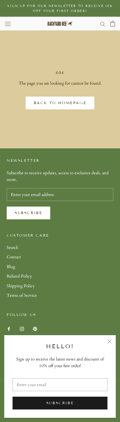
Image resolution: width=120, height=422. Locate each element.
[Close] (109, 341)
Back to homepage (60, 103)
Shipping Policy (21, 286)
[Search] (102, 23)
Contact (14, 257)
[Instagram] (22, 328)
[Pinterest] (35, 328)
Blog (11, 266)
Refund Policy (19, 276)
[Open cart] (112, 23)
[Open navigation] (8, 23)
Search (12, 247)
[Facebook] (9, 328)
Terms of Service (22, 295)
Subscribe (60, 403)
